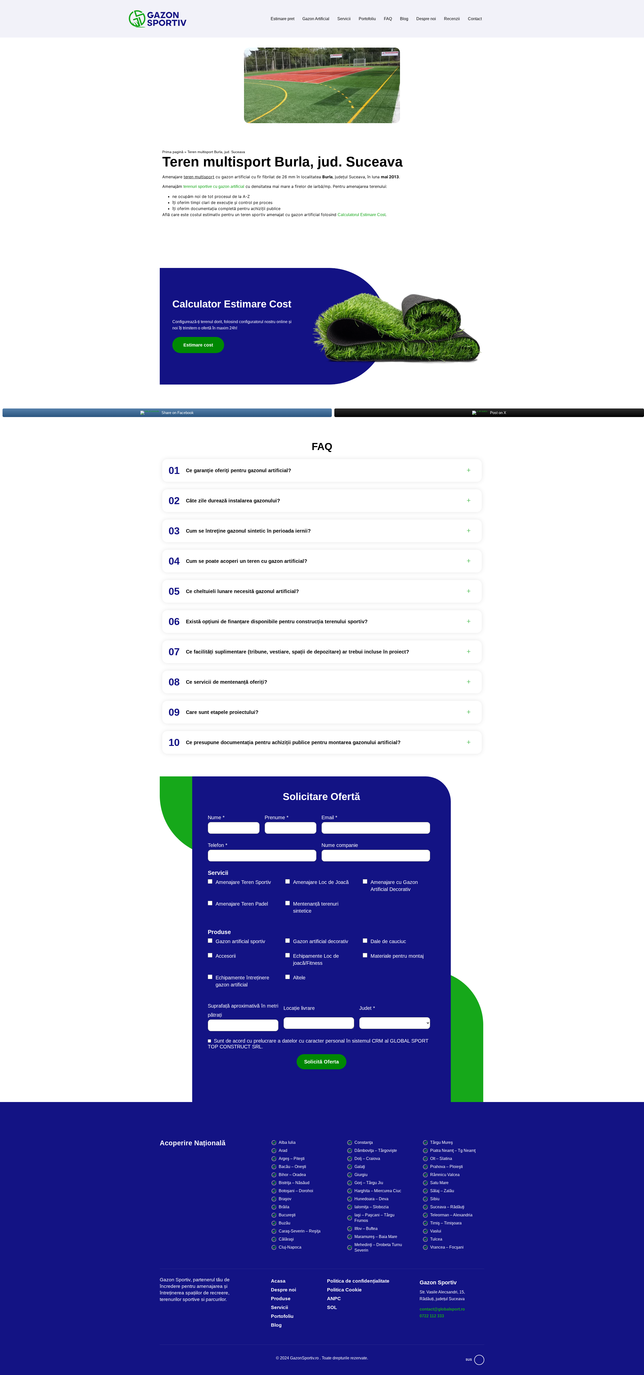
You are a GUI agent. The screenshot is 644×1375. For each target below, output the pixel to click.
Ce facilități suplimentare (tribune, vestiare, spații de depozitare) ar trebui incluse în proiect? (297, 651)
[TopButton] (479, 1360)
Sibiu (434, 1199)
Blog (404, 19)
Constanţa (363, 1142)
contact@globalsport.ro (442, 1309)
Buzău (284, 1223)
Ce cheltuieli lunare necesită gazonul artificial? (242, 591)
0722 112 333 (432, 1316)
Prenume (275, 817)
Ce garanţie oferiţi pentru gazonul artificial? (238, 470)
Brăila (284, 1207)
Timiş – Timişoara (446, 1223)
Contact (475, 19)
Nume (214, 817)
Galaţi (359, 1166)
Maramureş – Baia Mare (375, 1236)
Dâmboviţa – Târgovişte (375, 1150)
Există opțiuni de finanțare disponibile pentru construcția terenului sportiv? (277, 621)
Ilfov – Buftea (366, 1228)
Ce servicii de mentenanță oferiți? (226, 681)
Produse (219, 932)
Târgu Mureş (441, 1142)
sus (469, 1359)
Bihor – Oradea (292, 1175)
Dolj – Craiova (367, 1158)
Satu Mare (439, 1183)
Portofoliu (367, 19)
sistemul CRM (367, 1041)
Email (327, 817)
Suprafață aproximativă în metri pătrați (243, 1010)
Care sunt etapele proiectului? (222, 712)
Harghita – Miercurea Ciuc (377, 1191)
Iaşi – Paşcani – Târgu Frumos (374, 1218)
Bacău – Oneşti (292, 1166)
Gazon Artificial (315, 19)
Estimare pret (282, 19)
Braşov (285, 1199)
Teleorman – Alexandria (451, 1215)
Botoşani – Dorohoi (296, 1191)
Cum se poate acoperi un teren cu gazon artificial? (246, 561)
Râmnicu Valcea (445, 1175)
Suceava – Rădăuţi (447, 1207)
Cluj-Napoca (290, 1247)
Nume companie (339, 845)
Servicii (344, 19)
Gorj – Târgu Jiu (368, 1183)
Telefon (216, 845)
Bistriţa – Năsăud (294, 1183)
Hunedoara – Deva (371, 1199)
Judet (365, 1008)
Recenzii (452, 19)
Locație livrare (299, 1008)
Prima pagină (172, 152)
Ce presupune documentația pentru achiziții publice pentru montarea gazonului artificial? (293, 742)
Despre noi (426, 19)
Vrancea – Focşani (447, 1247)
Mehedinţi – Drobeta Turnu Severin (378, 1247)
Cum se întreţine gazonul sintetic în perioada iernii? (248, 530)
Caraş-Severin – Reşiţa (299, 1231)
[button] (328, 470)
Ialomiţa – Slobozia (371, 1207)
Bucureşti (287, 1215)
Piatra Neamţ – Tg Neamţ (452, 1150)
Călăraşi (286, 1239)
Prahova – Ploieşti (446, 1166)
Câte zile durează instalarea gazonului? (233, 500)
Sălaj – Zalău (442, 1191)
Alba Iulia (287, 1142)
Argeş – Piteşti (292, 1158)
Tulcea (436, 1239)
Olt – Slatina (441, 1158)
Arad (283, 1150)
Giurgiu (361, 1175)
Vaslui (435, 1231)
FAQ (388, 19)
